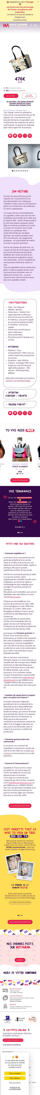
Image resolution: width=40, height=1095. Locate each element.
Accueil (8, 30)
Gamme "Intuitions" (26, 30)
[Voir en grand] (20, 58)
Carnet (34, 1082)
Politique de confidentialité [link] (15, 1088)
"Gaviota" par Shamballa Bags (17, 380)
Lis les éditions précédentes (12, 1044)
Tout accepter (15, 1073)
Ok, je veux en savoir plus (20, 922)
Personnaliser (15, 1083)
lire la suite (15, 597)
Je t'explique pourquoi (20, 20)
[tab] (12, 170)
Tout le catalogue (20, 480)
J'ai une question (29, 96)
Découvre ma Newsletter (13, 1040)
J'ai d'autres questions (20, 806)
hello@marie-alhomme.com (20, 782)
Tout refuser (15, 1078)
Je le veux (11, 96)
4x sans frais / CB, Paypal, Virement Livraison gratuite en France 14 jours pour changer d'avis (20, 103)
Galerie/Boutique (15, 30)
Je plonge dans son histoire (20, 902)
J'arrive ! (20, 960)
